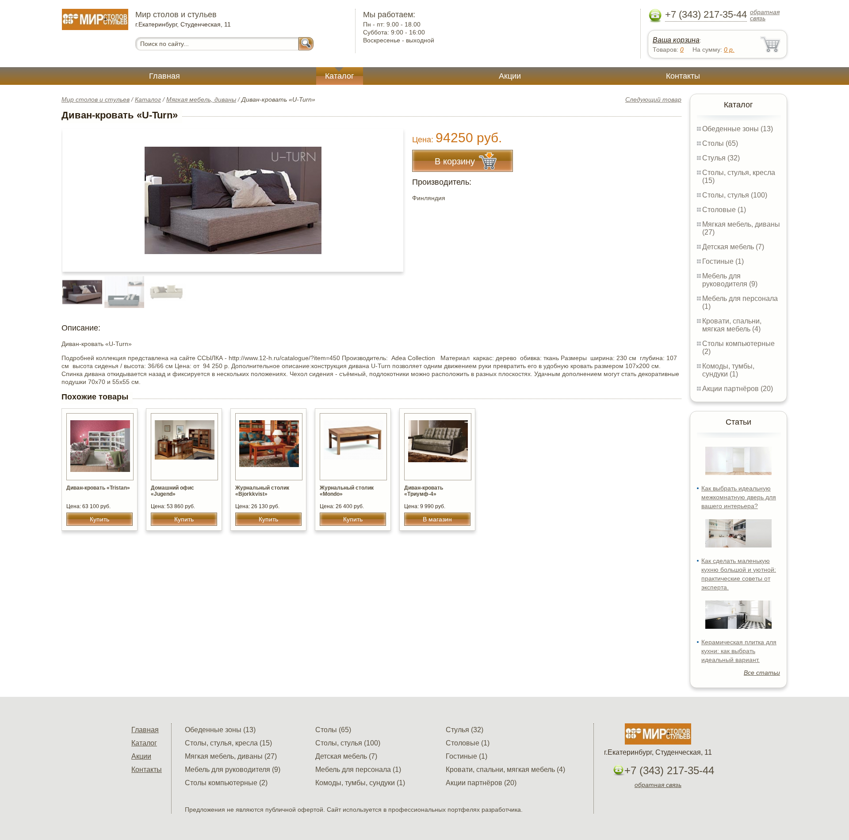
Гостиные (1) (723, 261)
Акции (510, 76)
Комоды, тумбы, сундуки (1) (728, 370)
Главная (164, 76)
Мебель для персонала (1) (358, 769)
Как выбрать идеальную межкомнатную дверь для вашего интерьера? (738, 497)
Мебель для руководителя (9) (729, 280)
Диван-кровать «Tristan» (98, 488)
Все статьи (762, 672)
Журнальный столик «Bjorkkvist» (262, 491)
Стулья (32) (721, 158)
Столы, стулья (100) (734, 195)
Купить (99, 519)
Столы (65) (720, 143)
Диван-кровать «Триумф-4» (423, 491)
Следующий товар (653, 99)
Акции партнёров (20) (737, 388)
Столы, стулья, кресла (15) (228, 743)
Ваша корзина (676, 40)
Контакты (683, 76)
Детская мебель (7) (733, 247)
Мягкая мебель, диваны (201, 99)
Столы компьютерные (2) (226, 783)
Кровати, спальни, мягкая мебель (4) (731, 325)
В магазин (437, 519)
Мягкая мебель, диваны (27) (231, 756)
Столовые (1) (724, 209)
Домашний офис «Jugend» (172, 491)
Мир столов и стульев (95, 99)
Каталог (339, 76)
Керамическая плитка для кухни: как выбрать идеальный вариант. (738, 651)
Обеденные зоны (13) (737, 129)
